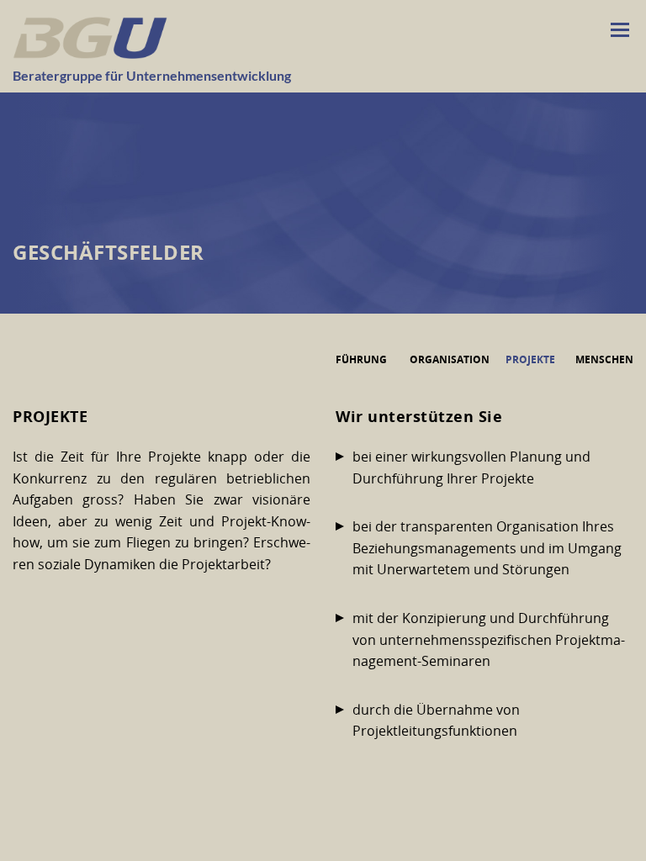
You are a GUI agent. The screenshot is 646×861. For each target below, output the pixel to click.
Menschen (604, 359)
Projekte (530, 359)
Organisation (450, 359)
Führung (361, 359)
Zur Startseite (90, 38)
